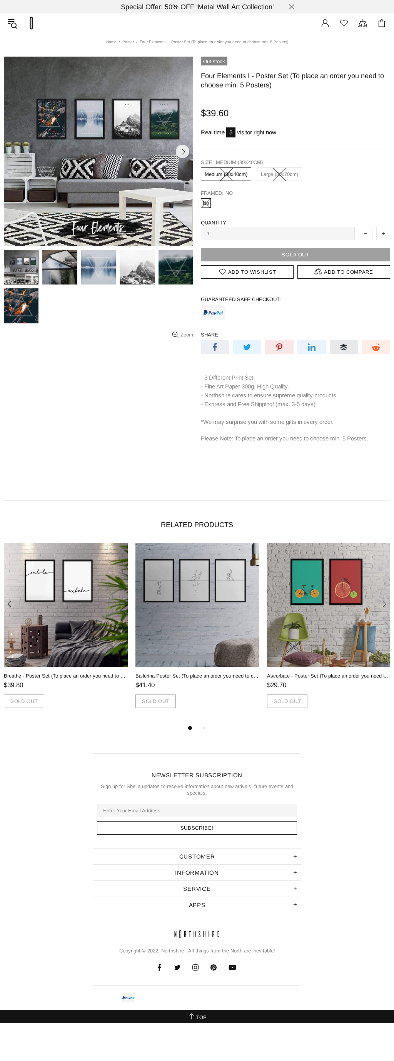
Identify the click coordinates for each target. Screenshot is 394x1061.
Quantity (213, 223)
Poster (128, 42)
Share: (210, 335)
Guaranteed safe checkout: (241, 299)
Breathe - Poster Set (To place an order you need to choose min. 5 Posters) (66, 676)
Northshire (172, 951)
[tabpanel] (66, 633)
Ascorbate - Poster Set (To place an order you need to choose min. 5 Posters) (329, 676)
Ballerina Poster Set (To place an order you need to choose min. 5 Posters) (197, 676)
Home (111, 42)
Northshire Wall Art (31, 23)
